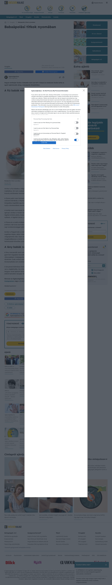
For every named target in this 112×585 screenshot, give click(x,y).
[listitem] (56, 119)
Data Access (56, 148)
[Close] (84, 90)
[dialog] (56, 292)
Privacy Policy (65, 148)
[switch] (76, 122)
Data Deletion (46, 148)
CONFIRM (44, 142)
